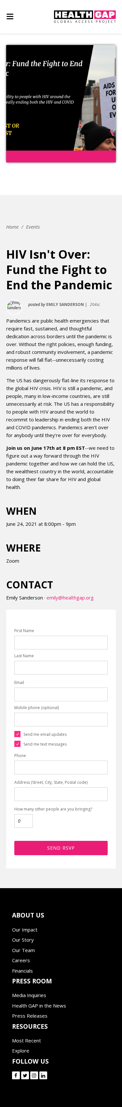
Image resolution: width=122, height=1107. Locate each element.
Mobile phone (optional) (36, 707)
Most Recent (26, 1040)
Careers (21, 960)
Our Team (23, 950)
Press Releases (29, 1015)
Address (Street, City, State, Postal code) (51, 782)
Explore (20, 1050)
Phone (20, 755)
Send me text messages (45, 744)
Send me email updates (45, 734)
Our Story (23, 939)
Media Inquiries (29, 995)
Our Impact (24, 929)
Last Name (24, 656)
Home (12, 226)
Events (33, 226)
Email (19, 682)
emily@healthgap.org (70, 597)
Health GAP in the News (39, 1005)
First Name (24, 630)
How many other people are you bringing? (53, 809)
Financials (22, 970)
